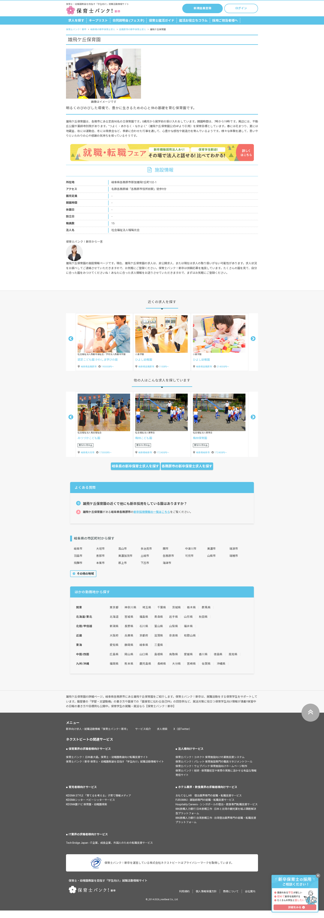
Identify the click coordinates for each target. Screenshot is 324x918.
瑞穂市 (234, 556)
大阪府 (114, 635)
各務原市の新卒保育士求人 (132, 29)
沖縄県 (221, 663)
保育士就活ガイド (161, 20)
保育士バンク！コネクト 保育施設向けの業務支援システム (210, 757)
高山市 (122, 548)
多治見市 (146, 548)
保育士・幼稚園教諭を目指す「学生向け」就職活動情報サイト (108, 880)
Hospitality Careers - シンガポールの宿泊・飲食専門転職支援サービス (217, 804)
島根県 (158, 654)
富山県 (158, 626)
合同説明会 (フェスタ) (128, 20)
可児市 (189, 556)
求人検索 (162, 728)
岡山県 (128, 654)
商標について (231, 891)
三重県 (158, 645)
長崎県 (161, 663)
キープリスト (98, 20)
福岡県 (114, 663)
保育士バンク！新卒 (76, 29)
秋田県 (203, 617)
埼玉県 (146, 607)
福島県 (144, 617)
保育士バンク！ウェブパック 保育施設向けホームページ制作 (211, 766)
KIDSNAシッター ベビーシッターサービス (90, 799)
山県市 (211, 556)
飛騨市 (78, 563)
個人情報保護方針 (206, 891)
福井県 (188, 626)
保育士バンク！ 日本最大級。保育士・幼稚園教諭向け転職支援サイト (107, 757)
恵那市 (100, 556)
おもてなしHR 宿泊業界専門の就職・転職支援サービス (209, 795)
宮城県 (128, 617)
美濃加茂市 (125, 556)
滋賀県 (158, 635)
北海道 (114, 617)
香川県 (203, 654)
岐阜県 (144, 645)
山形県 (188, 617)
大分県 (176, 663)
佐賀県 (206, 663)
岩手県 (173, 617)
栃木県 (191, 607)
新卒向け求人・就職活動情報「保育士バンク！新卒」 (97, 728)
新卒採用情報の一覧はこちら (152, 512)
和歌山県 (190, 635)
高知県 (233, 654)
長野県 (128, 626)
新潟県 (114, 626)
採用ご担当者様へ (225, 20)
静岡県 (128, 645)
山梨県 (173, 626)
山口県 (144, 654)
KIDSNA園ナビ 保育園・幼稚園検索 (86, 804)
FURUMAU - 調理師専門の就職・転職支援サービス (205, 799)
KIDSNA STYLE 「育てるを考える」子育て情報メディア (98, 795)
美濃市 (211, 548)
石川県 (144, 626)
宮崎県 (191, 663)
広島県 (114, 654)
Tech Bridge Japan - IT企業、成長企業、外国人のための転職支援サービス (109, 842)
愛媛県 (188, 654)
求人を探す (76, 20)
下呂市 (145, 563)
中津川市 (190, 548)
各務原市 (168, 556)
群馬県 (206, 607)
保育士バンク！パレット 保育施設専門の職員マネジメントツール (214, 761)
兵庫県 (128, 635)
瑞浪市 (234, 548)
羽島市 (78, 556)
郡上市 (122, 563)
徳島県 (218, 654)
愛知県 (114, 645)
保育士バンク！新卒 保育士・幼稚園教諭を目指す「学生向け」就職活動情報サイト (115, 761)
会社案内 (250, 891)
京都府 (144, 635)
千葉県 (161, 607)
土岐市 (145, 556)
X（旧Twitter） (182, 728)
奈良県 (173, 635)
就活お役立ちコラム (193, 20)
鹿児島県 (145, 663)
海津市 (167, 563)
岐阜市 (78, 548)
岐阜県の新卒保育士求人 (102, 29)
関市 (165, 548)
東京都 (114, 607)
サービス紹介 (143, 728)
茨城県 (176, 607)
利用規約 (184, 891)
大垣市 (100, 548)
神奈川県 (130, 607)
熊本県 (128, 663)
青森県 (158, 617)
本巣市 (100, 563)
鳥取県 (173, 654)
